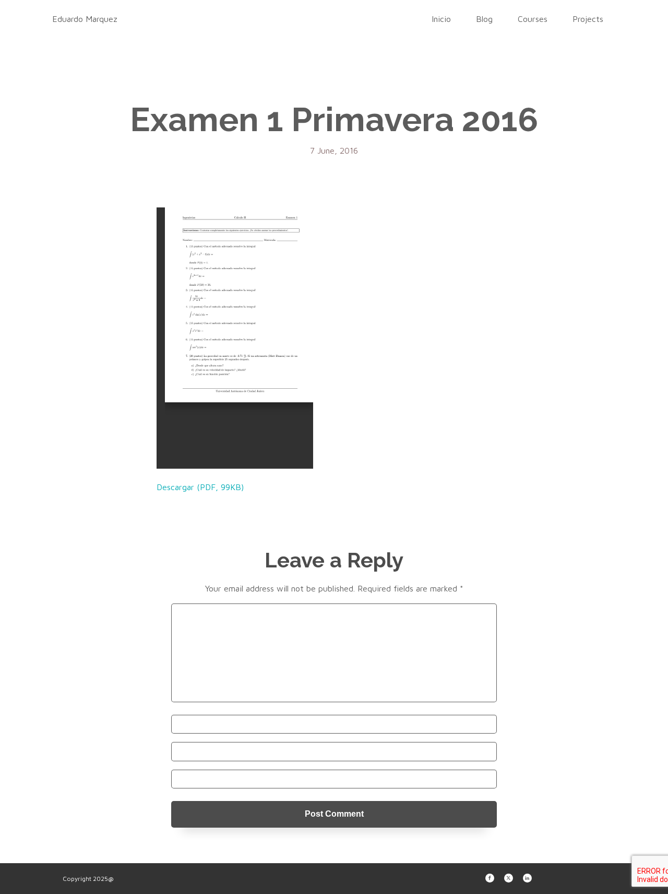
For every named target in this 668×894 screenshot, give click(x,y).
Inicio (441, 19)
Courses (532, 19)
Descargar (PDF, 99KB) (200, 487)
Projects (587, 19)
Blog (484, 19)
